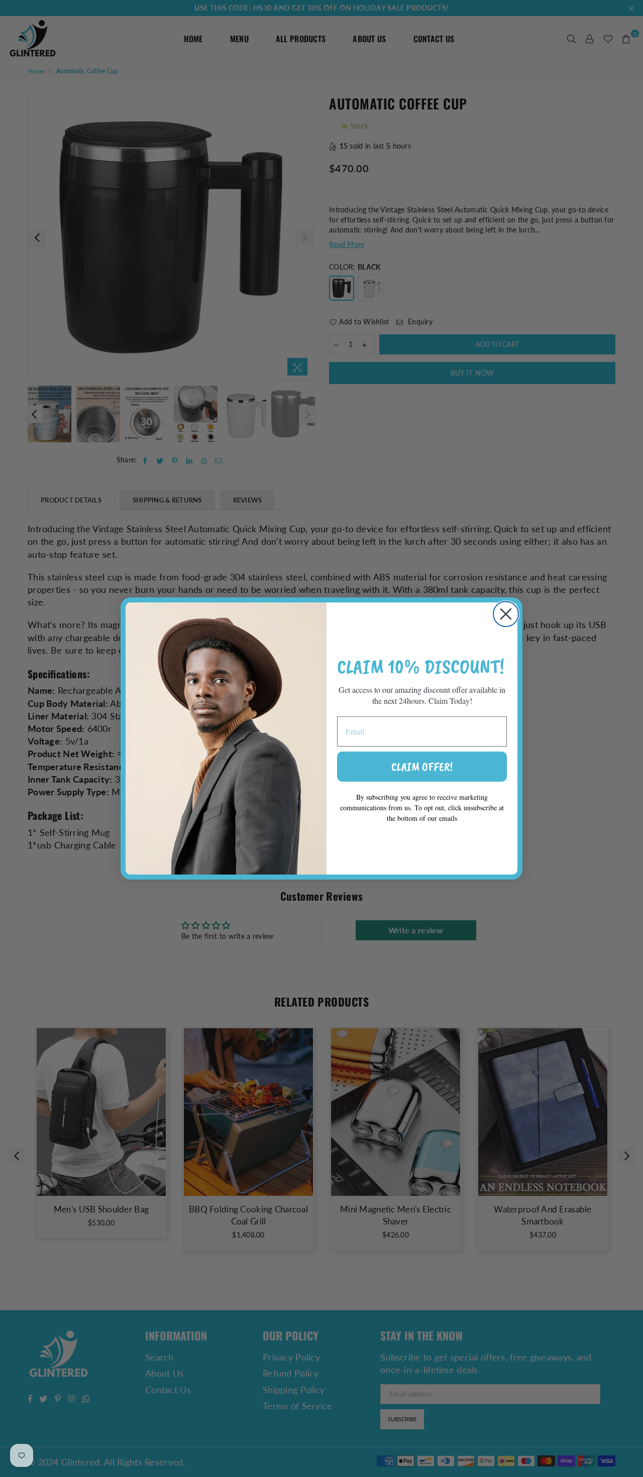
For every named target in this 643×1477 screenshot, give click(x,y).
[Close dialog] (505, 614)
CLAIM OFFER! (422, 766)
